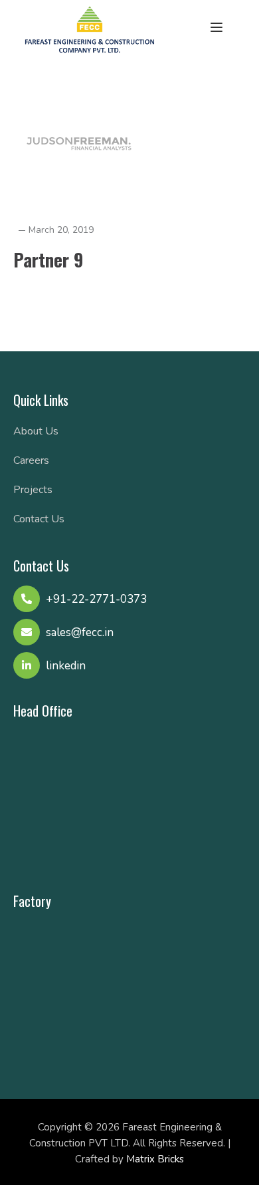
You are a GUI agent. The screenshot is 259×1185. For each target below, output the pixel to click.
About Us (35, 431)
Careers (31, 460)
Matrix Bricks (155, 1159)
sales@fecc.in (80, 632)
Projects (32, 489)
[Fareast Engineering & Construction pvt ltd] (89, 28)
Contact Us (38, 519)
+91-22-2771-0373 (96, 599)
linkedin (66, 665)
